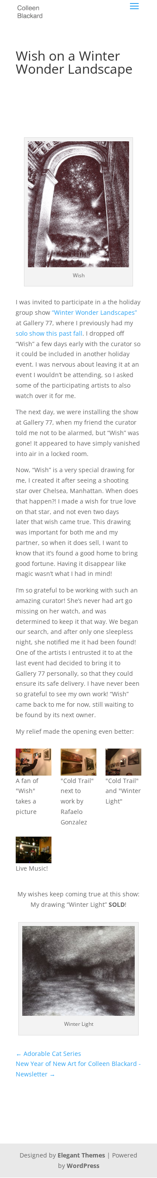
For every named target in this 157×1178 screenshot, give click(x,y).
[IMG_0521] (123, 762)
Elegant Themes (81, 1155)
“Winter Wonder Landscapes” (94, 312)
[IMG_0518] (78, 762)
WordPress (83, 1165)
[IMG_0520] (33, 850)
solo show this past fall (49, 333)
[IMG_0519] (33, 762)
